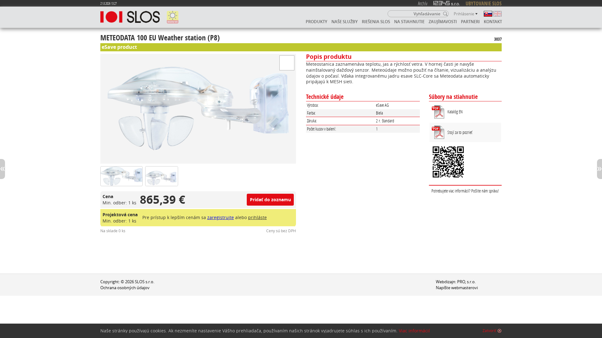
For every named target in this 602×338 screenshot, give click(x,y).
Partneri (470, 21)
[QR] (465, 163)
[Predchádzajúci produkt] (2, 169)
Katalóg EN (454, 112)
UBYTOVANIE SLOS (484, 3)
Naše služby (344, 21)
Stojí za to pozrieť (459, 132)
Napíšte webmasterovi (457, 287)
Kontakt (493, 21)
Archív (422, 3)
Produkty (316, 21)
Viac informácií (414, 331)
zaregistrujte (220, 217)
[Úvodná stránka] (130, 17)
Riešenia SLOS (376, 21)
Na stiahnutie (409, 21)
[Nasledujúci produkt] (599, 169)
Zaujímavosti (443, 21)
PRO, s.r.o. (466, 281)
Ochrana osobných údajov (125, 287)
